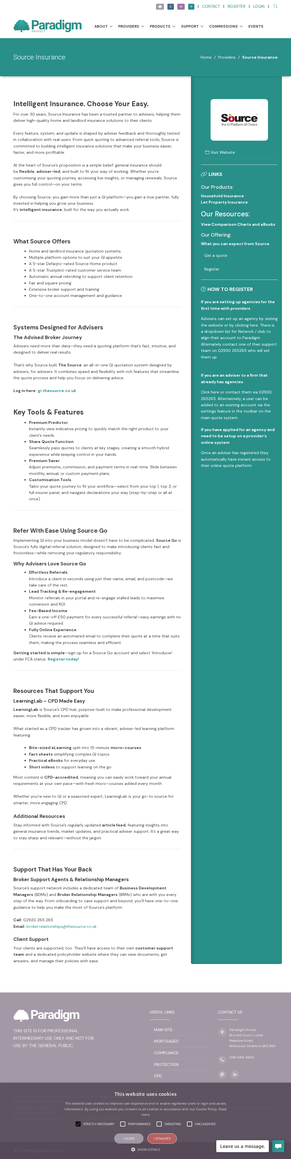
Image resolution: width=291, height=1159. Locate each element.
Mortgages (166, 1041)
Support (190, 26)
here (215, 392)
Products (160, 26)
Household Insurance (222, 195)
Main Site (163, 1029)
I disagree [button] (162, 1138)
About (101, 26)
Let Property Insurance (224, 202)
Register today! (63, 659)
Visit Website (223, 152)
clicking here (246, 325)
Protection (166, 1064)
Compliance (166, 1052)
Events (255, 26)
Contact (211, 6)
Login (259, 6)
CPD (158, 1075)
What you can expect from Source (235, 243)
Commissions (223, 26)
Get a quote (215, 255)
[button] (145, 1149)
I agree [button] (129, 1138)
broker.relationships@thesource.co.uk (61, 926)
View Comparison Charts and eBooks (238, 224)
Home (206, 57)
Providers (128, 26)
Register (237, 6)
